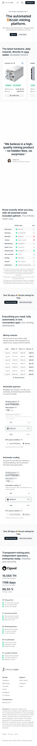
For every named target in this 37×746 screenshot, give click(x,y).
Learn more (22, 34)
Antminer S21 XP (10, 63)
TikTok (4, 689)
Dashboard (30, 2)
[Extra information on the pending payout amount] (18, 401)
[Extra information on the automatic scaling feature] (20, 414)
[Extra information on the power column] (24, 349)
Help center (23, 680)
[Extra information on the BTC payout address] (22, 439)
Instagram (5, 692)
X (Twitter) (6, 695)
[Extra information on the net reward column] (32, 349)
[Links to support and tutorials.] (22, 2)
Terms (16, 734)
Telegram (5, 680)
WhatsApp (6, 683)
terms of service (11, 273)
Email (21, 686)
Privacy (10, 734)
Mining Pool (6, 702)
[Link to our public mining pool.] (9, 568)
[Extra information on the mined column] (16, 349)
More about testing (25, 302)
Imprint (4, 734)
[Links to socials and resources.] (18, 2)
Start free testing (11, 302)
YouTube (5, 686)
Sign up (13, 34)
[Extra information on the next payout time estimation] (16, 407)
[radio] (18, 422)
